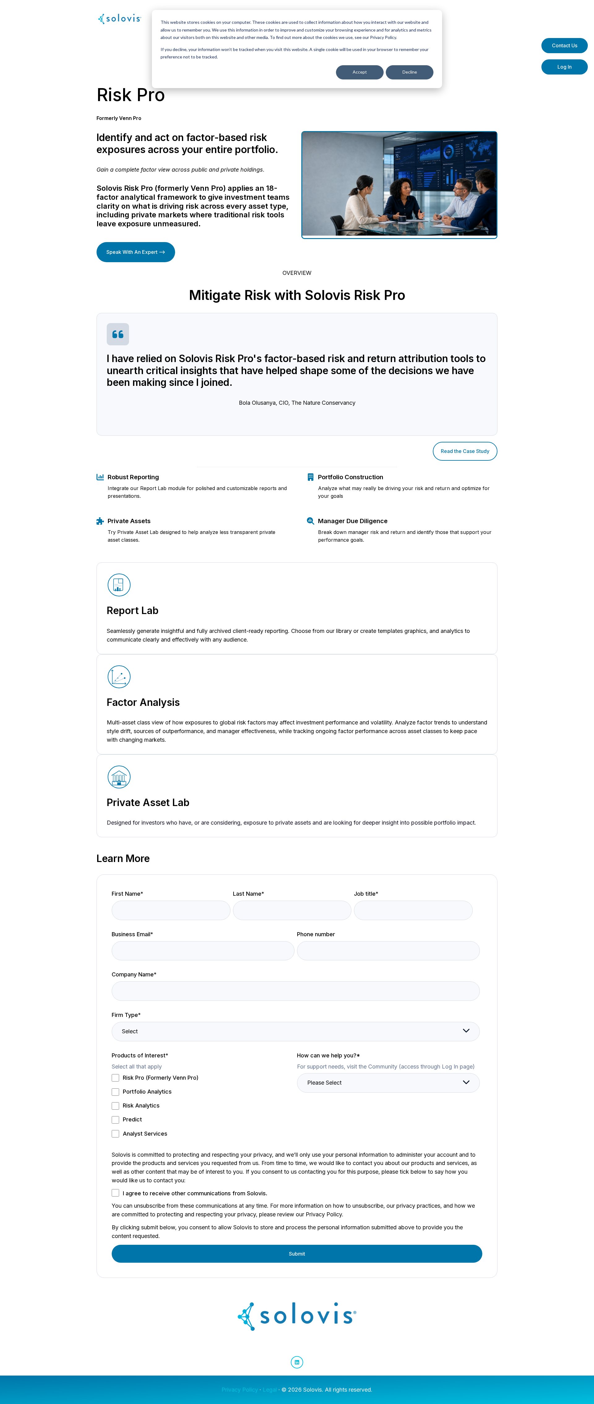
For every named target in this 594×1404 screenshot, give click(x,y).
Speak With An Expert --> (135, 252)
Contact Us (564, 45)
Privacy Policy (240, 1389)
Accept (360, 72)
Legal (270, 1389)
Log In (564, 67)
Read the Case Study (465, 451)
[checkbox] (203, 1105)
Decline (409, 72)
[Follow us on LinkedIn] (297, 1362)
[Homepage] (120, 19)
